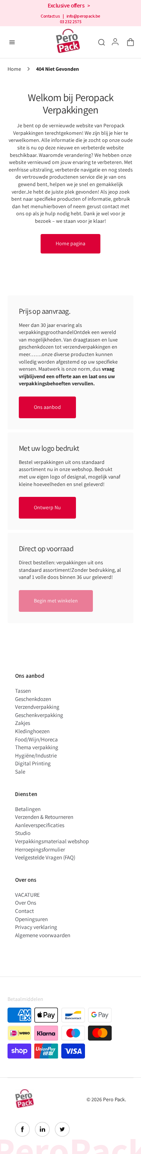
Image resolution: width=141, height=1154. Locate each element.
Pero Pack (114, 1099)
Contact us (50, 16)
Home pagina (70, 243)
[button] (128, 42)
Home (14, 69)
